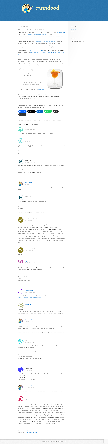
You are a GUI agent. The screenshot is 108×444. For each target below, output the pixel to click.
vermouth (33, 122)
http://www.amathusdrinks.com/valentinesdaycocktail (30, 297)
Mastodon (73, 29)
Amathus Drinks (29, 290)
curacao (20, 122)
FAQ (39, 20)
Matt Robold (28, 182)
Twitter (72, 31)
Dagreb (27, 261)
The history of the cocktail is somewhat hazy (37, 34)
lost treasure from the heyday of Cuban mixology (46, 41)
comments (40, 29)
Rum (35, 120)
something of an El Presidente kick (36, 50)
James (26, 140)
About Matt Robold (46, 20)
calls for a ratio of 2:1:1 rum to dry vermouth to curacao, (42, 52)
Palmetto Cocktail (26, 430)
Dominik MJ (28, 304)
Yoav (26, 128)
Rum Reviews (22, 20)
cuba (59, 120)
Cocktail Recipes (32, 20)
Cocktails (55, 120)
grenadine (25, 122)
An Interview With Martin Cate (31, 432)
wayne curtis (40, 122)
